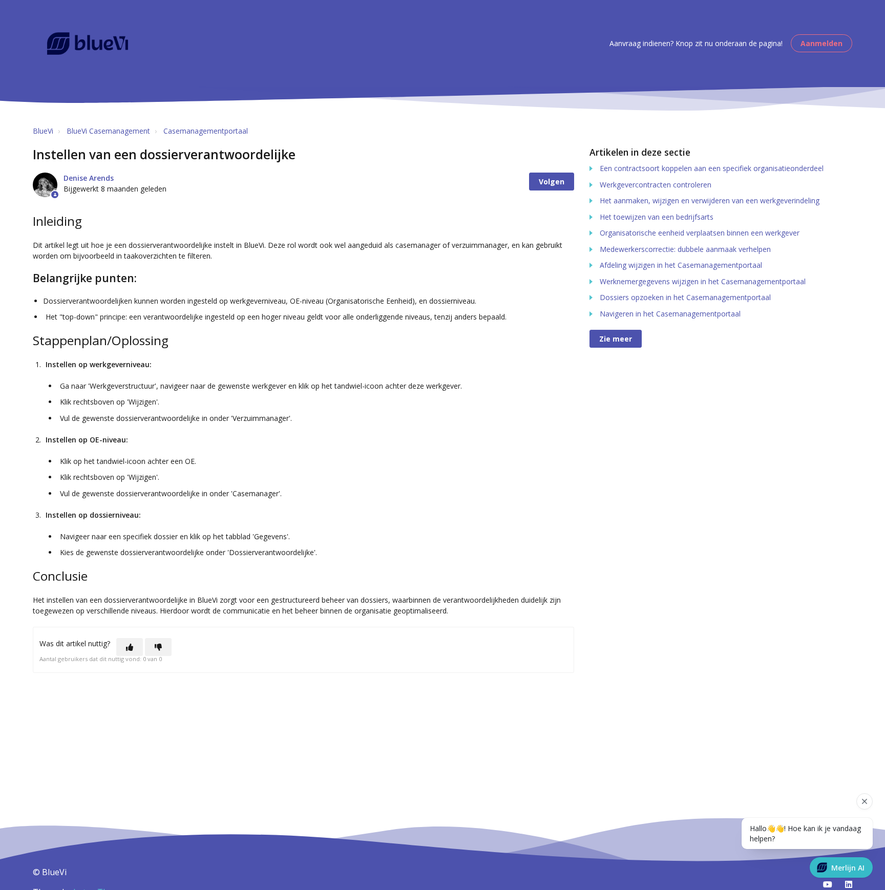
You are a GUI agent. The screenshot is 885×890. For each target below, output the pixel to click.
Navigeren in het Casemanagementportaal (670, 314)
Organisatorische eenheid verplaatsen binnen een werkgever (699, 233)
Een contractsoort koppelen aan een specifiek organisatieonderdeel (712, 168)
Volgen (551, 181)
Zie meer (615, 339)
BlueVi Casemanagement (108, 131)
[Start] (87, 43)
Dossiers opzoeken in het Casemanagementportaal (685, 297)
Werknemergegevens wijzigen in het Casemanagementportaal (703, 281)
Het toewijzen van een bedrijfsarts (656, 217)
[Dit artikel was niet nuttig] (158, 647)
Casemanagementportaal (205, 131)
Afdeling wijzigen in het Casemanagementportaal (681, 265)
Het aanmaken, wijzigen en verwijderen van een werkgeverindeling (709, 200)
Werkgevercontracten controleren (655, 184)
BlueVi (43, 131)
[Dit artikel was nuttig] (129, 647)
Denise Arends (89, 178)
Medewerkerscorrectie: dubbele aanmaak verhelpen (685, 249)
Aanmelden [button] (821, 43)
